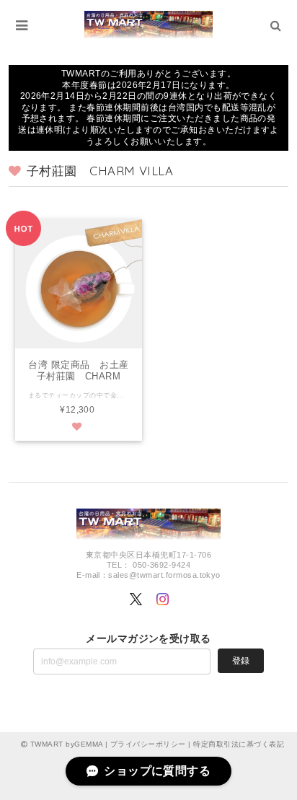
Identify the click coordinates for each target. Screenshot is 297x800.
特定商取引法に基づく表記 (238, 744)
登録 (240, 661)
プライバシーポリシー (148, 744)
